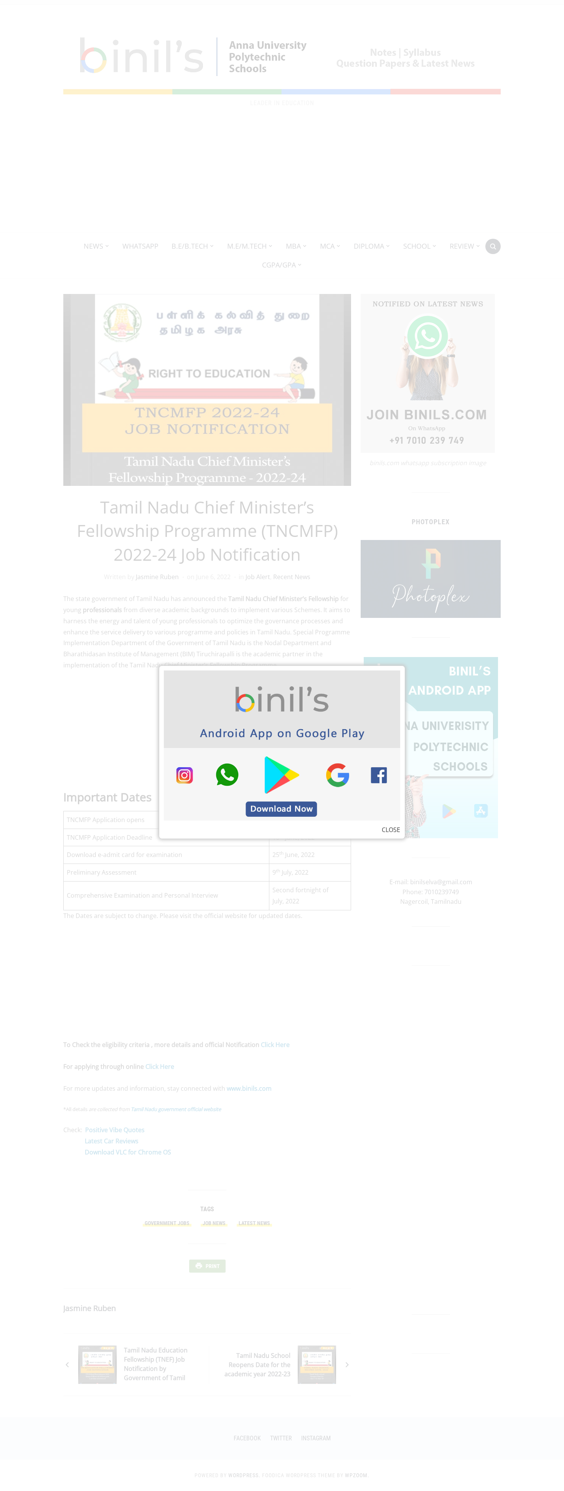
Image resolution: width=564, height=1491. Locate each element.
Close (391, 830)
